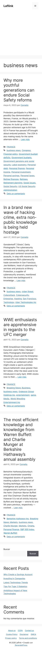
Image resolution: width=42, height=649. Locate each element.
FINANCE (11, 147)
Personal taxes (27, 175)
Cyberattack (9, 295)
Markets (22, 526)
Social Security (10, 186)
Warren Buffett (10, 533)
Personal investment (21, 172)
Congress (26, 150)
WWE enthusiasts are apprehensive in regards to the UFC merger (20, 327)
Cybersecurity (22, 295)
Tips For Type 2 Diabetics (15, 586)
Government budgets (22, 157)
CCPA (20, 630)
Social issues (29, 183)
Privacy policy (11, 638)
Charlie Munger (11, 526)
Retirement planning (13, 183)
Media (6, 399)
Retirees (24, 179)
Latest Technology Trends (16, 582)
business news (14, 150)
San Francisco (29, 298)
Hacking (18, 298)
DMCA (33, 634)
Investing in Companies (14, 578)
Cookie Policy (11, 634)
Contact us (29, 630)
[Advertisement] (21, 34)
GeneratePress (21, 645)
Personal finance (17, 168)
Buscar (7, 549)
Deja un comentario (16, 193)
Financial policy (11, 154)
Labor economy (19, 165)
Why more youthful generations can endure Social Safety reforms (19, 90)
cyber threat (27, 291)
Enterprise (8, 298)
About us (12, 630)
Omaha (31, 526)
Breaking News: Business (18, 388)
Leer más (25, 139)
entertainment (23, 395)
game (33, 395)
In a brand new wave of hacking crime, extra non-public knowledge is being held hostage (20, 220)
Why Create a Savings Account (18, 574)
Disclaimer (24, 634)
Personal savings (11, 175)
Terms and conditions (28, 638)
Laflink (8, 6)
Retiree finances (11, 179)
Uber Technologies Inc (25, 302)
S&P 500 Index (27, 529)
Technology (9, 302)
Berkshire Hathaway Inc (18, 518)
